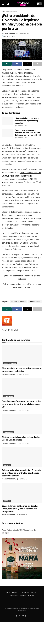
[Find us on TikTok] (26, 615)
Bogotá (33, 592)
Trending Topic (34, 301)
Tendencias (8, 396)
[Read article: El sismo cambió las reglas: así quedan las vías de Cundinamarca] (22, 424)
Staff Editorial (10, 33)
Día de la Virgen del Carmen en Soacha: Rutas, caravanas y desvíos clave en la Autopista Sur (20, 509)
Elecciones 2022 (12, 11)
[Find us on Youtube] (23, 615)
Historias (23, 595)
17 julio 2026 (22, 479)
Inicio (3, 11)
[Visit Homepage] (23, 4)
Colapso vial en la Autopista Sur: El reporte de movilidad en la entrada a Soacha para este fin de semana (21, 473)
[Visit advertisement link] (22, 558)
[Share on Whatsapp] (7, 64)
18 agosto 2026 (21, 126)
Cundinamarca (10, 363)
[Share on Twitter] (27, 64)
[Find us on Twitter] (19, 615)
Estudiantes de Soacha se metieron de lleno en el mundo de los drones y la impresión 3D (28, 132)
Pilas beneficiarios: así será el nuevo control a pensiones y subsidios (27, 120)
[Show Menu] (3, 3)
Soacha (7, 465)
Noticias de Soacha (18, 301)
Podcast (31, 595)
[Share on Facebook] (17, 64)
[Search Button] (8, 3)
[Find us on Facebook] (16, 615)
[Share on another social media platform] (37, 64)
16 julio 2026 (22, 515)
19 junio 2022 (24, 33)
